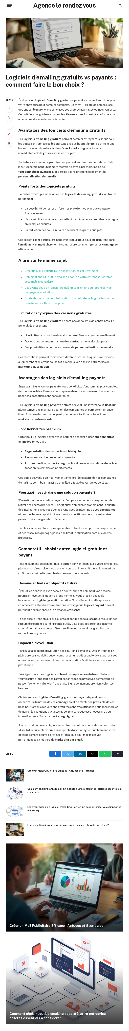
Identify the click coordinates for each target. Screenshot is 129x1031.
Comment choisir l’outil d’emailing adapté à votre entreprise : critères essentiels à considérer (74, 791)
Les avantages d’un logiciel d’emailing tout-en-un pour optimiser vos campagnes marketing (74, 809)
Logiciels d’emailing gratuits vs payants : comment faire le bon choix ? (68, 825)
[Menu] (9, 5)
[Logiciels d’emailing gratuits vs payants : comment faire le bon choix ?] (64, 43)
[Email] (9, 143)
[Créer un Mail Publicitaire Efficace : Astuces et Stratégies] (15, 775)
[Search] (120, 5)
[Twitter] (9, 117)
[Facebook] (9, 109)
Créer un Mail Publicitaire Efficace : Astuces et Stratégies (61, 271)
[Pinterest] (9, 134)
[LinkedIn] (9, 126)
